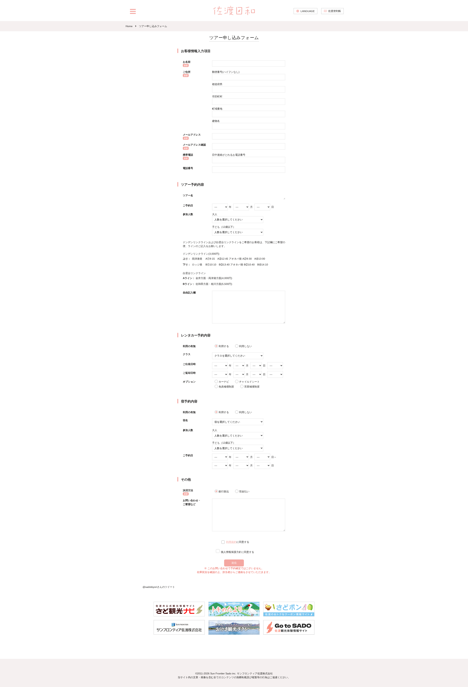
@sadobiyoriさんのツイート (159, 586)
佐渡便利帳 (334, 11)
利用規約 (231, 541)
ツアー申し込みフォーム (153, 26)
